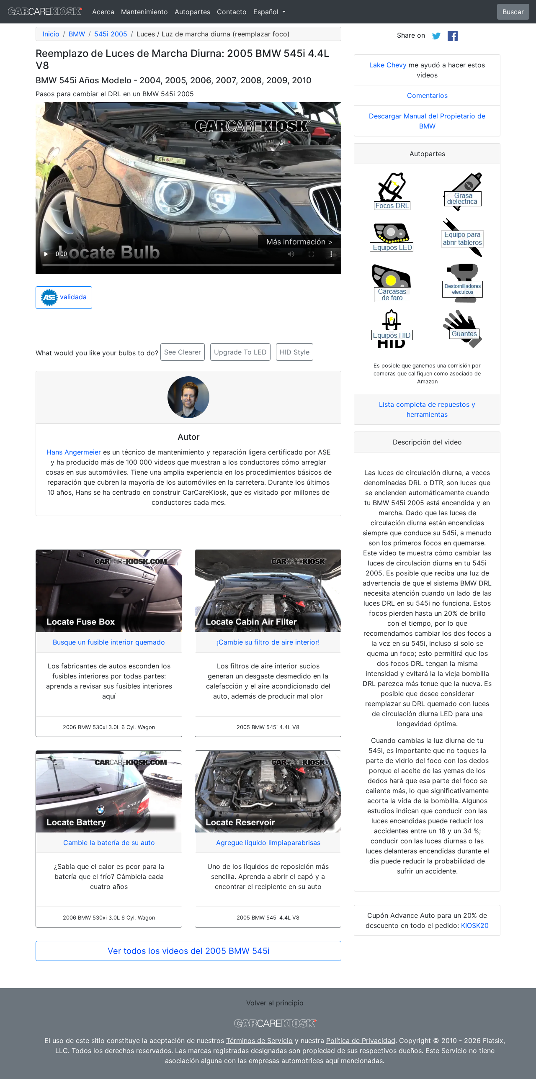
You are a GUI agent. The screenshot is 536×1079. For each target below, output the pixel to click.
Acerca (103, 12)
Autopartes (192, 12)
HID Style (294, 352)
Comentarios (427, 95)
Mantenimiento (144, 12)
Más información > (299, 241)
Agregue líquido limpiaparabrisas (268, 842)
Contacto (232, 12)
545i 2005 (110, 34)
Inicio (51, 34)
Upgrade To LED (240, 352)
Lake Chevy (388, 65)
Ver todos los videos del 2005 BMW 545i (189, 951)
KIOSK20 (475, 925)
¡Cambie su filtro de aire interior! (268, 642)
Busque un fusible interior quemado (109, 642)
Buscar (513, 12)
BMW (77, 34)
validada (72, 297)
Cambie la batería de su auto (109, 842)
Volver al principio (275, 1003)
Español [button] (267, 12)
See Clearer (182, 352)
